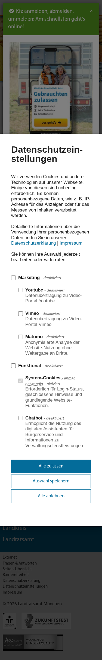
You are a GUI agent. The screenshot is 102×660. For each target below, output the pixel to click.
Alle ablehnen (51, 496)
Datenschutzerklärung (33, 243)
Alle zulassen (51, 466)
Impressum (71, 243)
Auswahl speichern (51, 481)
